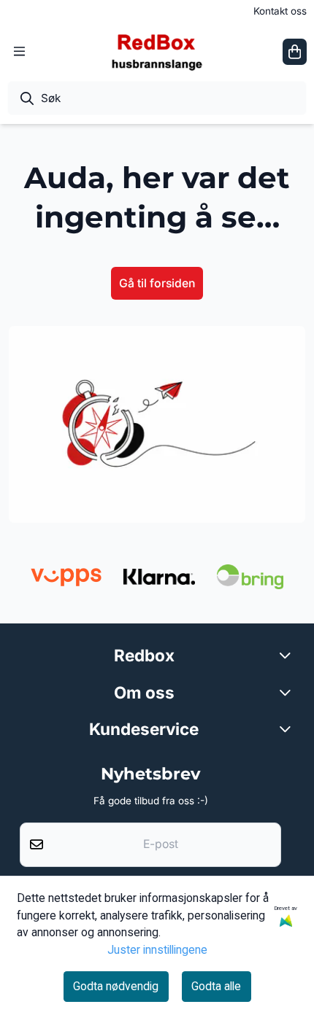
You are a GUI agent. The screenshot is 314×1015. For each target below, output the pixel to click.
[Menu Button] (19, 51)
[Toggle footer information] (287, 655)
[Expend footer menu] (287, 728)
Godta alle (216, 986)
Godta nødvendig (115, 986)
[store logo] (157, 51)
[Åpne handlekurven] (295, 52)
